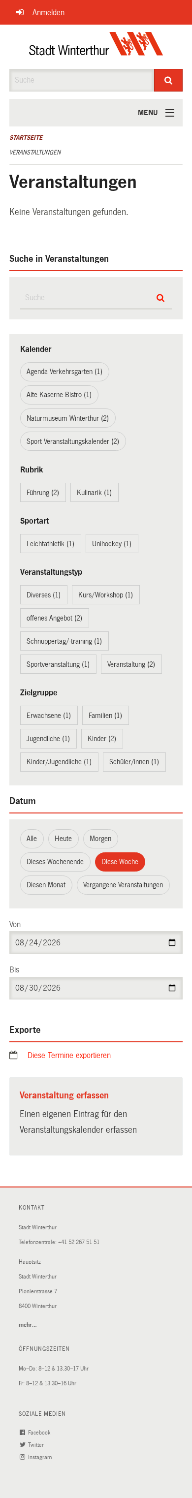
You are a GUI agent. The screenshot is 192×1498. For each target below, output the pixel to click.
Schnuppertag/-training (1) (64, 641)
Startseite (25, 137)
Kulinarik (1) (94, 493)
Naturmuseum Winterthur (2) (68, 418)
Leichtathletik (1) (50, 544)
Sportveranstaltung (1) (58, 664)
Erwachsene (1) (49, 715)
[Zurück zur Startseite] (96, 47)
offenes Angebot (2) (54, 618)
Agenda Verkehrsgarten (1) (64, 371)
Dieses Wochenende (55, 862)
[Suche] (168, 80)
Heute (63, 839)
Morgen (100, 839)
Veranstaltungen (35, 152)
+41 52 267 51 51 (78, 1242)
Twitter (37, 1445)
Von (15, 924)
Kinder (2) (102, 739)
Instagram (41, 1457)
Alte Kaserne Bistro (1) (59, 395)
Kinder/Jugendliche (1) (59, 762)
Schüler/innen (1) (134, 762)
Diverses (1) (44, 595)
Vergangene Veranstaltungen (123, 885)
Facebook (40, 1433)
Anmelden (48, 12)
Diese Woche (119, 862)
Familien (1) (105, 715)
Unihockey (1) (111, 544)
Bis (14, 970)
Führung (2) (43, 493)
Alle (32, 839)
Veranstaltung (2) (131, 664)
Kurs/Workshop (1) (105, 595)
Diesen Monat (46, 885)
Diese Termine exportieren (69, 1055)
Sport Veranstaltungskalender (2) (73, 441)
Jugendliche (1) (48, 739)
